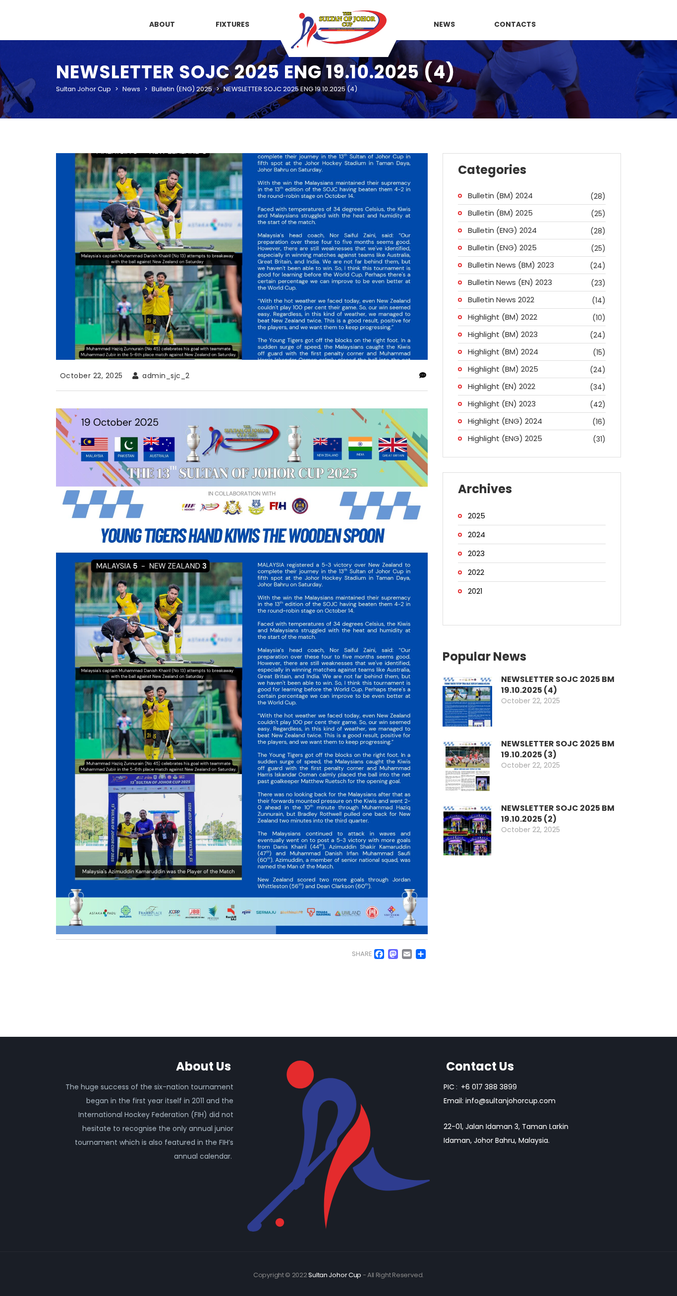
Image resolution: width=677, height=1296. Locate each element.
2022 (476, 572)
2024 (476, 534)
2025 (476, 515)
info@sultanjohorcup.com (510, 1101)
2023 (476, 553)
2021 (475, 591)
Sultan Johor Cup (334, 1275)
